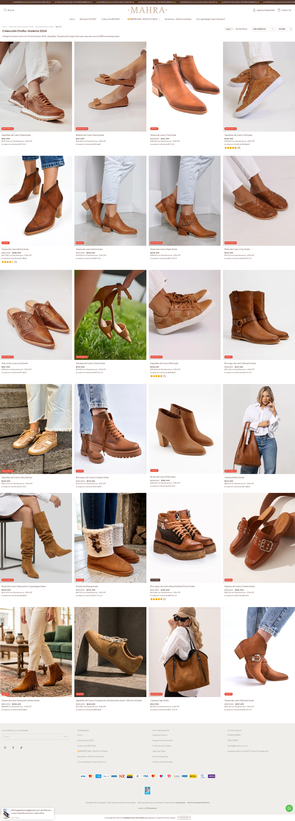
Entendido (184, 818)
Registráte (270, 10)
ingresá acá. (180, 802)
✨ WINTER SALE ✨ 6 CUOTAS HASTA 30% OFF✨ (101, 2)
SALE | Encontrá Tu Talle (44, 27)
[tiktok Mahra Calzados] (21, 747)
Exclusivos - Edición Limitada (178, 19)
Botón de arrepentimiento (199, 802)
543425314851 (234, 735)
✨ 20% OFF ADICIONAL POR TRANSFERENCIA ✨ (59, 2)
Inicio (72, 19)
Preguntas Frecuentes (162, 740)
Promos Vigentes (160, 756)
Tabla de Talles (159, 751)
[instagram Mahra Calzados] (5, 747)
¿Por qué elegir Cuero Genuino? (210, 19)
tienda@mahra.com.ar (237, 746)
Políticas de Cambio (161, 746)
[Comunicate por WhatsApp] (289, 808)
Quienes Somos (159, 735)
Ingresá (260, 10)
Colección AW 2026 (110, 19)
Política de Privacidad (162, 762)
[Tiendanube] (147, 808)
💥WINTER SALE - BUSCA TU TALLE (142, 19)
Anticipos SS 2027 (88, 19)
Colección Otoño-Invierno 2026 (21, 27)
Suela (228, 29)
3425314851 (232, 740)
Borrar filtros (241, 29)
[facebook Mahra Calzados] (13, 747)
